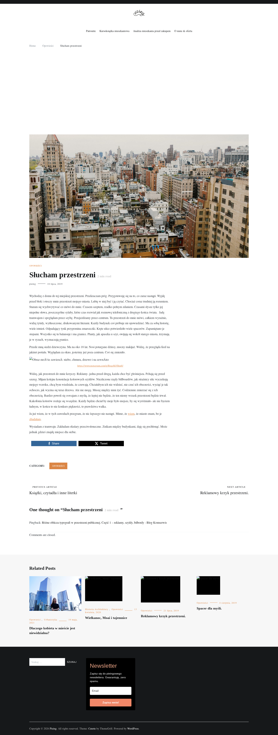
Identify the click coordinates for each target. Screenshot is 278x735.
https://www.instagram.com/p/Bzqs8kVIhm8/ (100, 365)
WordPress (133, 728)
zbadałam (35, 419)
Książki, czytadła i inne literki (53, 490)
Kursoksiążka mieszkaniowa (114, 31)
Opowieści (35, 265)
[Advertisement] (139, 92)
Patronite (91, 31)
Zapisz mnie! (111, 702)
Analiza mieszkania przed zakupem (152, 31)
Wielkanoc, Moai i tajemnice (106, 618)
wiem (131, 414)
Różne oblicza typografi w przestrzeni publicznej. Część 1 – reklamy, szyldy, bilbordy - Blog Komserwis (104, 522)
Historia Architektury (96, 609)
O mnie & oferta (183, 31)
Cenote (92, 728)
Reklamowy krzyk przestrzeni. (224, 490)
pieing (32, 283)
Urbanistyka (50, 619)
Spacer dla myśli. (209, 608)
